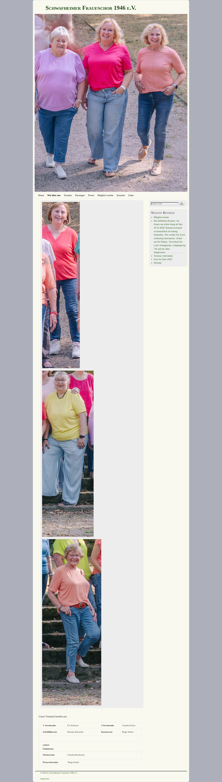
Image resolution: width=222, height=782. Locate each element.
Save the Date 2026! (163, 259)
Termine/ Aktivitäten (163, 256)
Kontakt (121, 195)
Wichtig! (158, 263)
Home (41, 195)
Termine (68, 195)
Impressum (44, 779)
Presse (91, 195)
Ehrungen (80, 195)
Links (131, 195)
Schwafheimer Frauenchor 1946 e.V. (91, 8)
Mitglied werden (105, 195)
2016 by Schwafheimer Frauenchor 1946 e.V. (59, 773)
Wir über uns (53, 195)
